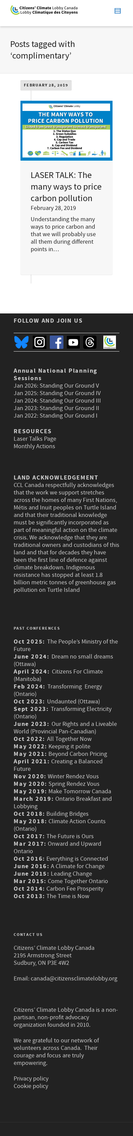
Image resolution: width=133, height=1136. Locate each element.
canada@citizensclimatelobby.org (74, 979)
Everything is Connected (77, 859)
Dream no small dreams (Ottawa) (63, 660)
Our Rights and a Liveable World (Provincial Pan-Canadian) (65, 727)
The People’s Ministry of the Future (66, 645)
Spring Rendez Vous (74, 784)
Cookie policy (31, 1086)
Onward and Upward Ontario (57, 847)
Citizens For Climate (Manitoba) (58, 675)
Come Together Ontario (78, 881)
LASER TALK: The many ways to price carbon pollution (66, 186)
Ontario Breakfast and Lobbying (63, 802)
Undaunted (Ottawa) (73, 701)
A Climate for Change (77, 866)
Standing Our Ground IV (70, 393)
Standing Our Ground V (69, 386)
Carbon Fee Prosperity (74, 889)
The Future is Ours (70, 836)
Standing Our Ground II (69, 408)
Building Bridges (67, 814)
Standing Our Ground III (70, 401)
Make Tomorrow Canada (79, 791)
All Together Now (69, 739)
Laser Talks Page (35, 439)
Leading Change (71, 874)
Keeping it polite (68, 746)
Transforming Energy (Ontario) (58, 690)
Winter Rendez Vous (73, 776)
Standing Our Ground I (69, 416)
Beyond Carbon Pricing (77, 754)
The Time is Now (67, 896)
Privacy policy (31, 1079)
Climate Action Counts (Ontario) (60, 825)
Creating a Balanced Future (58, 765)
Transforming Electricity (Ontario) (63, 712)
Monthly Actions (34, 446)
